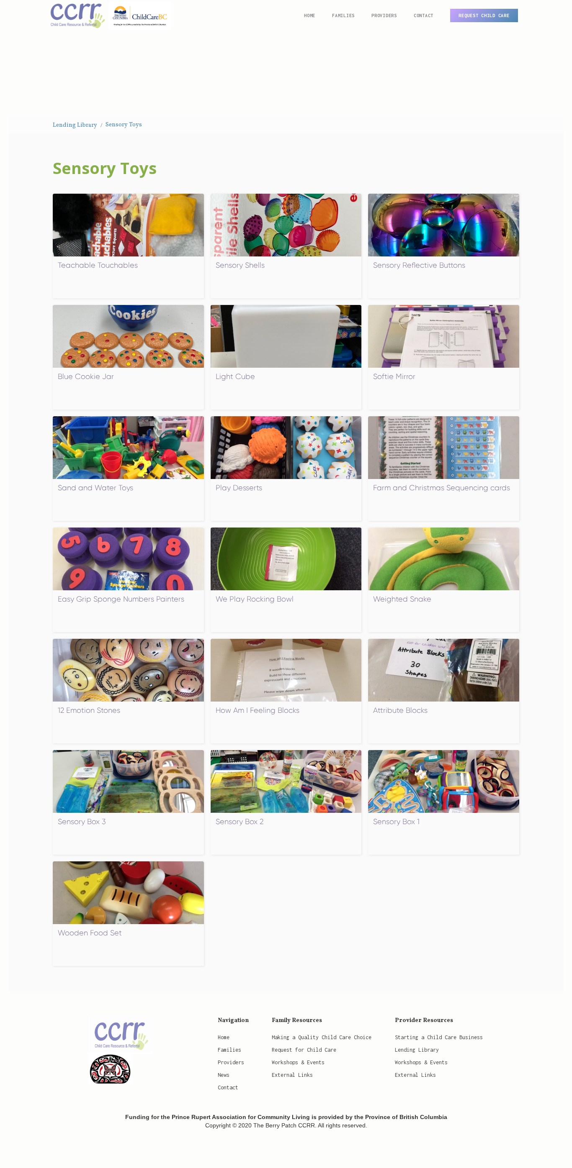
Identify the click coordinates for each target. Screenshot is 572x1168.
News (223, 1075)
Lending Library (75, 125)
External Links (292, 1075)
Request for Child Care (304, 1050)
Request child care (484, 15)
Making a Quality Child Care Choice (321, 1037)
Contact (423, 15)
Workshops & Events (298, 1062)
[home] (108, 15)
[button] (343, 15)
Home (309, 15)
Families (229, 1050)
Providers (231, 1062)
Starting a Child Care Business (439, 1037)
